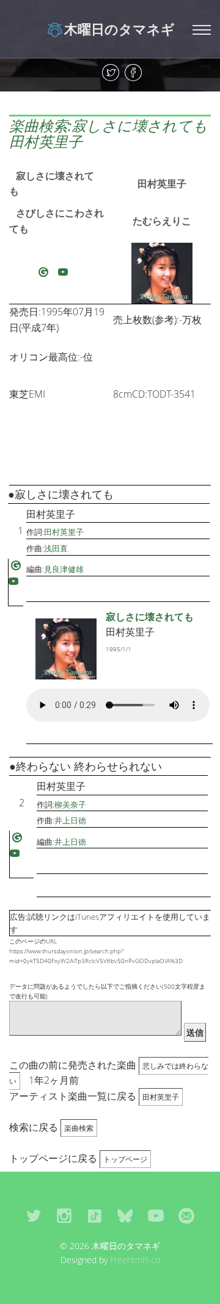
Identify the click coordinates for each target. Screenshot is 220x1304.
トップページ (125, 1159)
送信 (195, 1032)
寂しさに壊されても (51, 183)
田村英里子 (162, 183)
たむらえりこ (162, 220)
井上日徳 (70, 820)
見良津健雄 (64, 569)
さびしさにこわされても (56, 220)
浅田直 (56, 548)
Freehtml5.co (135, 1260)
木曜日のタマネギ (119, 29)
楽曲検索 (79, 1128)
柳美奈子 (70, 804)
